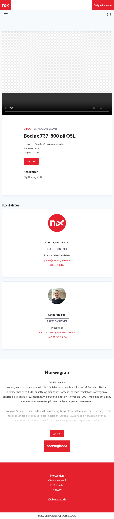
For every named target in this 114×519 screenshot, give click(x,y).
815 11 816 (57, 265)
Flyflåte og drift (33, 177)
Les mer (57, 433)
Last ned (31, 161)
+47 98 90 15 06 (57, 337)
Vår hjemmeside (57, 499)
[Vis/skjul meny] (5, 14)
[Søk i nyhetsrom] (109, 14)
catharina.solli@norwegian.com (57, 332)
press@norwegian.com (57, 260)
